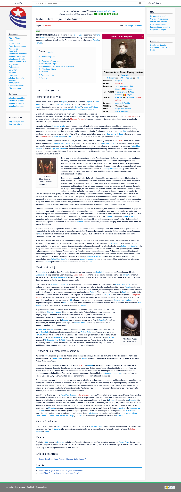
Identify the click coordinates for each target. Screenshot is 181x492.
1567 (70, 136)
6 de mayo (111, 77)
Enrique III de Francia (59, 284)
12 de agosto (120, 86)
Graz (57, 415)
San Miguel (129, 97)
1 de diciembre (121, 91)
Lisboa (51, 415)
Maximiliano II (41, 274)
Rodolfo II (100, 272)
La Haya (79, 415)
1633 (132, 91)
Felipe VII (119, 83)
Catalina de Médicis (86, 109)
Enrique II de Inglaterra (123, 300)
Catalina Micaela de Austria (62, 143)
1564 (124, 131)
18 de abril (42, 329)
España (128, 89)
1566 (131, 86)
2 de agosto (119, 284)
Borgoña (125, 74)
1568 (43, 272)
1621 (138, 77)
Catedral (118, 97)
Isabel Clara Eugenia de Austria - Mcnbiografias (58, 473)
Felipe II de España (123, 108)
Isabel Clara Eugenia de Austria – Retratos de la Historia (62, 459)
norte (98, 34)
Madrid (128, 413)
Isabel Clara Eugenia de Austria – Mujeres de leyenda (60, 470)
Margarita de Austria (88, 259)
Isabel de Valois (121, 111)
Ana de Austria (108, 143)
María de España (80, 274)
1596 (40, 233)
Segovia (118, 89)
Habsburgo (92, 413)
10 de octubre (59, 136)
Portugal (39, 42)
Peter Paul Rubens (68, 394)
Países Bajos (78, 34)
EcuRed (18, 3)
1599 (51, 329)
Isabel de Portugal (91, 107)
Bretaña (66, 302)
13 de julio (129, 77)
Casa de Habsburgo (112, 373)
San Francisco (96, 426)
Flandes (47, 261)
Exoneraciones (41, 487)
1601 (46, 355)
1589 (129, 284)
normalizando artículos (106, 10)
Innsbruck (64, 415)
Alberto (81, 365)
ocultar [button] (51, 52)
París (124, 292)
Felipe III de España (129, 246)
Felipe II (93, 292)
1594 (71, 300)
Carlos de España (131, 116)
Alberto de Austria (122, 103)
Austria (90, 365)
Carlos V (78, 107)
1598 (121, 77)
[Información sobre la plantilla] (143, 36)
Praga (71, 415)
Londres (122, 407)
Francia (43, 37)
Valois (120, 140)
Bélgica (129, 94)
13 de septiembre (108, 168)
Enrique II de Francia (68, 109)
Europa (80, 221)
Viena (134, 413)
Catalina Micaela (44, 136)
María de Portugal (77, 119)
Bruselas (119, 94)
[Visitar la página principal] (18, 17)
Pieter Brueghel (83, 394)
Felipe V (118, 80)
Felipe (132, 428)
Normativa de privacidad (15, 487)
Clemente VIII (57, 337)
